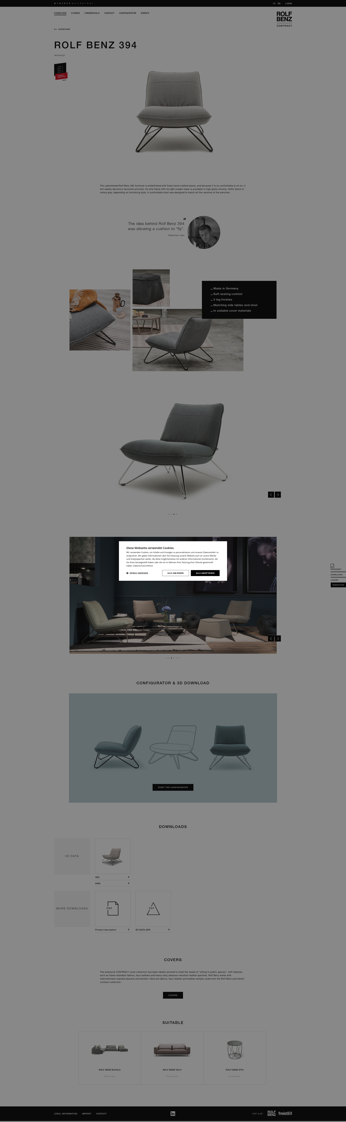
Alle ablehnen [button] (175, 573)
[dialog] (173, 561)
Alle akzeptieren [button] (205, 573)
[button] (137, 573)
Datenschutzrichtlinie (143, 565)
